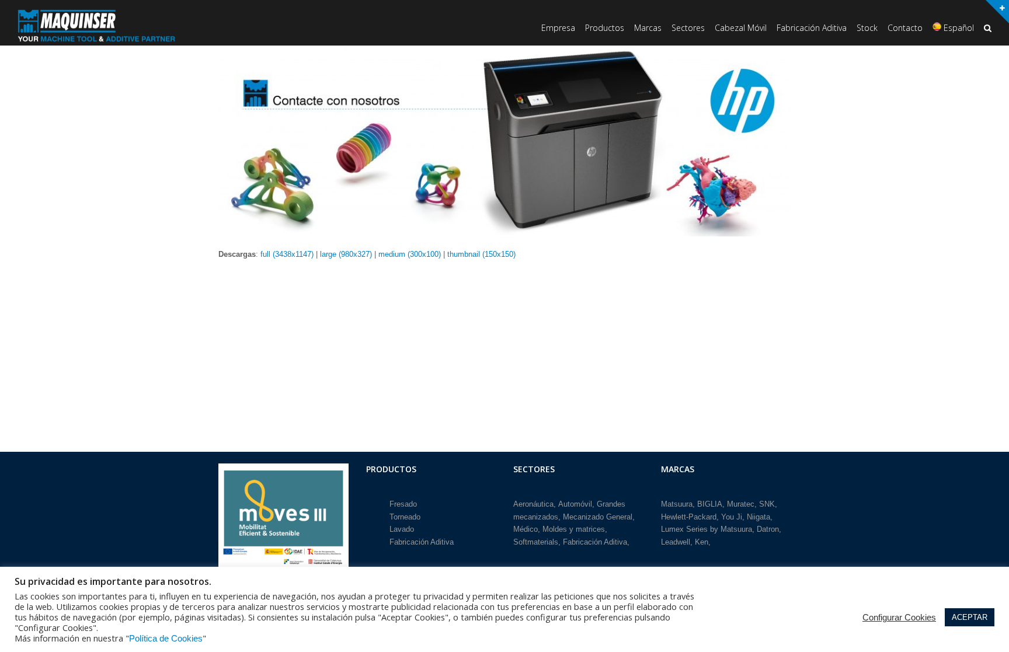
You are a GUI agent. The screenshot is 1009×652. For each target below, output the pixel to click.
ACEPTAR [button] (969, 617)
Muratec (740, 504)
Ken (701, 542)
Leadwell (675, 542)
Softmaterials (535, 542)
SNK (767, 504)
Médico (525, 529)
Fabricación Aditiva (421, 542)
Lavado (401, 529)
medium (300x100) (409, 254)
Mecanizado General (597, 516)
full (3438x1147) (287, 254)
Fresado (403, 504)
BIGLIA (709, 504)
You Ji (731, 516)
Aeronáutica (533, 504)
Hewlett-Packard (688, 516)
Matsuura (677, 504)
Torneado (404, 516)
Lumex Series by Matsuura (706, 529)
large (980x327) (346, 254)
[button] (987, 29)
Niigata (758, 516)
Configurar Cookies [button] (899, 617)
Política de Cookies (166, 638)
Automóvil (575, 504)
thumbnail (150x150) (481, 254)
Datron (768, 529)
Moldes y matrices (573, 529)
